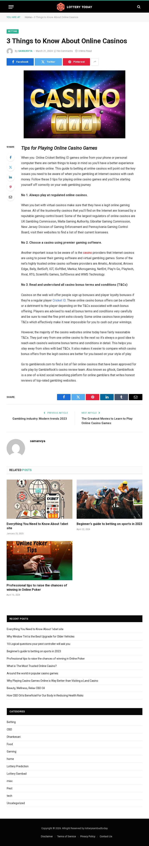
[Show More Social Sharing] (95, 62)
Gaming (11, 751)
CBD (9, 729)
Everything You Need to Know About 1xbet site (37, 526)
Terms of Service (66, 836)
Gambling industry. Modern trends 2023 (40, 418)
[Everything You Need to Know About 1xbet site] (39, 499)
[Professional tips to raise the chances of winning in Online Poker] (39, 560)
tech (9, 795)
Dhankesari (14, 736)
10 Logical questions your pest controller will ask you (38, 643)
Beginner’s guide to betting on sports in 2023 (109, 524)
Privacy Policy (87, 836)
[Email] (10, 197)
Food (10, 744)
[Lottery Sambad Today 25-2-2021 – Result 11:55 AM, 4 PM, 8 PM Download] (74, 7)
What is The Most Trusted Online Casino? (32, 666)
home (10, 758)
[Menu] (11, 7)
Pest (9, 788)
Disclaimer (47, 836)
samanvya (25, 51)
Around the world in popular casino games (32, 673)
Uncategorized (16, 803)
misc (10, 781)
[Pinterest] (10, 187)
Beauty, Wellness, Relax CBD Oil (26, 688)
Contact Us (106, 836)
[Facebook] (10, 157)
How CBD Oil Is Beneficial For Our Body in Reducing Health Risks (45, 695)
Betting (12, 31)
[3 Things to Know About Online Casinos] (74, 104)
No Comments (65, 51)
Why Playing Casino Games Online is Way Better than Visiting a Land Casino (52, 680)
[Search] (138, 7)
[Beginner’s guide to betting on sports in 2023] (109, 499)
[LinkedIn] (10, 177)
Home (28, 17)
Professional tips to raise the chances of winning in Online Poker (37, 587)
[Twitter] (10, 167)
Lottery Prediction (18, 766)
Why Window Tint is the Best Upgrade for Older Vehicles (40, 636)
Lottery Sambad (17, 773)
